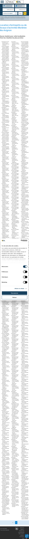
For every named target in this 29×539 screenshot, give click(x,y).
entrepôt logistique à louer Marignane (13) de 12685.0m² (25, 110)
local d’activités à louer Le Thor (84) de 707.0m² (5, 133)
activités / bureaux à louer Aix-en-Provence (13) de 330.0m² (25, 213)
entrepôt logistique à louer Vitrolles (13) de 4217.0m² (15, 481)
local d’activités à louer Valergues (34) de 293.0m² (25, 468)
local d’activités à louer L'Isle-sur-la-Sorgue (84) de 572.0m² (6, 344)
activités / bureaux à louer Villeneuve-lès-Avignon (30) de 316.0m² (5, 197)
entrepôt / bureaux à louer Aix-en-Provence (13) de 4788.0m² (25, 50)
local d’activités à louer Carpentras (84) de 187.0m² (5, 432)
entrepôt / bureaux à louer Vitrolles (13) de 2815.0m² (15, 497)
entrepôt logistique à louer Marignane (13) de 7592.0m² (25, 81)
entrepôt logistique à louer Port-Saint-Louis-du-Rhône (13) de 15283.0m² (15, 431)
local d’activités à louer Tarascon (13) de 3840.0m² (6, 483)
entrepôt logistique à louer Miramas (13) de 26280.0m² (15, 160)
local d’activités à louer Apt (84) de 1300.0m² (15, 191)
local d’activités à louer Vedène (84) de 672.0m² (5, 50)
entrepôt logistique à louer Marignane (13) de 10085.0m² (25, 104)
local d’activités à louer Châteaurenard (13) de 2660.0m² (6, 105)
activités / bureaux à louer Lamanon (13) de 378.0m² (6, 508)
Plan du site (21, 533)
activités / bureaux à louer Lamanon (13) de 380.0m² (15, 48)
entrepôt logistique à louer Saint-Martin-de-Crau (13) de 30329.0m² (15, 115)
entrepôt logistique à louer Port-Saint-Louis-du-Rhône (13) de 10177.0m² (15, 442)
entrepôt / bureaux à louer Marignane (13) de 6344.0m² (25, 90)
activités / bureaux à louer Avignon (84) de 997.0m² (5, 85)
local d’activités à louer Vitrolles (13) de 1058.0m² (15, 501)
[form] (24, 13)
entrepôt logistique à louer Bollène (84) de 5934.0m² (15, 212)
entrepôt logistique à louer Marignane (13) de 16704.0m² (25, 72)
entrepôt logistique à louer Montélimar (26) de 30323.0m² (25, 449)
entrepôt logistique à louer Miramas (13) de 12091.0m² (15, 154)
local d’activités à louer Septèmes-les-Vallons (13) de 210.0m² (25, 316)
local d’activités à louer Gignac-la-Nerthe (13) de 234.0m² (25, 192)
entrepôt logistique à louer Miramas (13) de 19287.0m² (15, 143)
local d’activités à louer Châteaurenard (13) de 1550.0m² (6, 124)
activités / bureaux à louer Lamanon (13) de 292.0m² (15, 66)
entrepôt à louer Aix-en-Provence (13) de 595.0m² (25, 58)
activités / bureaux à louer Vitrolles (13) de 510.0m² (15, 505)
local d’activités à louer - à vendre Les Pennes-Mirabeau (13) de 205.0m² (25, 224)
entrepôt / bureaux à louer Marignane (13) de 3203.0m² (25, 99)
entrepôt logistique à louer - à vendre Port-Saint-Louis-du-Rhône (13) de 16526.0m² (15, 411)
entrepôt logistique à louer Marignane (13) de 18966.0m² (25, 158)
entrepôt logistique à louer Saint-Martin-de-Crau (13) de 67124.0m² (15, 121)
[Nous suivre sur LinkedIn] (16, 529)
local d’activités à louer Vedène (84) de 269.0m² (5, 47)
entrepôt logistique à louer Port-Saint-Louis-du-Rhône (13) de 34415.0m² (15, 387)
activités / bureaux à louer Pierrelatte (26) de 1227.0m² (15, 312)
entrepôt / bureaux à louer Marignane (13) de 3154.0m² (25, 128)
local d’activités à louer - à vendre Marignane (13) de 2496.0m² (25, 124)
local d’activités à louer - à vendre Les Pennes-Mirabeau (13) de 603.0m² (25, 218)
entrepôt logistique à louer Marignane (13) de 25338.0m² (25, 152)
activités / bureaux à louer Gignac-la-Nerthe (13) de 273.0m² (25, 200)
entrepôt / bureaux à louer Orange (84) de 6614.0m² (5, 487)
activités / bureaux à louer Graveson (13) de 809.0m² (6, 357)
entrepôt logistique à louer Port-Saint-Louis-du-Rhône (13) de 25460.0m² (15, 400)
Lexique (22, 535)
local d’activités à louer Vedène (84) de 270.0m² (5, 54)
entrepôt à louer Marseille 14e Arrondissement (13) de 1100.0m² (25, 514)
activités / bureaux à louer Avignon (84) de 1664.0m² (5, 64)
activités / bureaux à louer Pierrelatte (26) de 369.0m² (15, 304)
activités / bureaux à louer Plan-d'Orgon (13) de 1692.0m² (6, 412)
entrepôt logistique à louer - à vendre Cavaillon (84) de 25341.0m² (5, 401)
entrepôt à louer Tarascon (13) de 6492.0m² (5, 479)
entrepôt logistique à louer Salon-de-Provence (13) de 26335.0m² (15, 133)
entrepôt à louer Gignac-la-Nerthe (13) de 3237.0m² (25, 196)
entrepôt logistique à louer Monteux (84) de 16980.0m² (5, 396)
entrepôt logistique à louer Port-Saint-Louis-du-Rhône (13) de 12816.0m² (15, 417)
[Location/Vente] (8, 5)
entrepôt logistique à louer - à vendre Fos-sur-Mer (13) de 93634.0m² (15, 459)
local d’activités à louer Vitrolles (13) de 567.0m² (15, 493)
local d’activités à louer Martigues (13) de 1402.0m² (25, 67)
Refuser (14, 297)
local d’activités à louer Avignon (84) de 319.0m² (5, 68)
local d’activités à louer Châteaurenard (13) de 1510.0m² (6, 119)
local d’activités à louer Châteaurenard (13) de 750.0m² (5, 115)
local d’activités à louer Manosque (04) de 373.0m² (25, 369)
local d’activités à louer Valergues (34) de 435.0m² (25, 463)
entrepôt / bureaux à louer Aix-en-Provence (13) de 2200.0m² (25, 54)
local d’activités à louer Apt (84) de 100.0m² (15, 164)
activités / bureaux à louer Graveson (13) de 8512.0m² (6, 391)
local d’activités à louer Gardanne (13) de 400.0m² (25, 365)
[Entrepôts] (20, 5)
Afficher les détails (19, 288)
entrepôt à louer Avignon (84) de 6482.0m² (5, 60)
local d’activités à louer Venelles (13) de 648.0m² (25, 43)
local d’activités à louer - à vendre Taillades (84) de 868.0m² (6, 459)
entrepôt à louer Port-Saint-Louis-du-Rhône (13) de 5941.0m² (15, 436)
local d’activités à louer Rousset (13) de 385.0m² (25, 491)
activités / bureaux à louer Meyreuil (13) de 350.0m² (25, 302)
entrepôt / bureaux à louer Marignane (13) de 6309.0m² (25, 137)
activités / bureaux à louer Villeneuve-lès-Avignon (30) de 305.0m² (5, 214)
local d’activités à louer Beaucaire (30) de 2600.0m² (6, 500)
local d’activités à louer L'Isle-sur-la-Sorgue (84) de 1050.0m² (6, 330)
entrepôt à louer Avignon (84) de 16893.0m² (5, 81)
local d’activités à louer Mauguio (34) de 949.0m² (25, 517)
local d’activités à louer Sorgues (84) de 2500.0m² (6, 148)
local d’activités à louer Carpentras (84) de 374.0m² (5, 445)
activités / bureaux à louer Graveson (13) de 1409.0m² (6, 353)
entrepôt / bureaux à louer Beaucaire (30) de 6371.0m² (5, 496)
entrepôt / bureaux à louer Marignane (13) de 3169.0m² (25, 163)
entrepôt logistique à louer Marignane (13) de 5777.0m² (25, 95)
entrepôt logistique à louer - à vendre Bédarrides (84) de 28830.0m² (5, 325)
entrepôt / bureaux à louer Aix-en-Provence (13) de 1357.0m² (25, 62)
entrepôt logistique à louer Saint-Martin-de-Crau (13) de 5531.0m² (15, 109)
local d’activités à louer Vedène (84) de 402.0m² (5, 57)
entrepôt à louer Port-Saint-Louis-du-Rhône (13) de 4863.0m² (15, 405)
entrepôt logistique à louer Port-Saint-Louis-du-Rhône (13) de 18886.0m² (15, 424)
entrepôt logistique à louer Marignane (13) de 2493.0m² (25, 86)
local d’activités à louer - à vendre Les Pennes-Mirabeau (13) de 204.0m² (25, 235)
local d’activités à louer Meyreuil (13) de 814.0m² (25, 306)
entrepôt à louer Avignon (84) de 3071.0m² (5, 92)
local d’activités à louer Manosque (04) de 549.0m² (25, 432)
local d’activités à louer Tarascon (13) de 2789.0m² (6, 476)
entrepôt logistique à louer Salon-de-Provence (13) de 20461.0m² (15, 128)
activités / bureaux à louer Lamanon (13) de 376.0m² (15, 52)
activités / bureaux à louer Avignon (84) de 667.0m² (5, 72)
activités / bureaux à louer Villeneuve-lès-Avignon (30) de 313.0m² (5, 219)
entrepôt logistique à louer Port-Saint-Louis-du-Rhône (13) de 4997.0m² (15, 394)
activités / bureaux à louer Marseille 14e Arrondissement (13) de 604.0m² (25, 509)
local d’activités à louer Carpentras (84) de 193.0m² (5, 436)
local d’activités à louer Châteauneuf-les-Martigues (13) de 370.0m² (25, 187)
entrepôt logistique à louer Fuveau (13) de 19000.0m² (25, 482)
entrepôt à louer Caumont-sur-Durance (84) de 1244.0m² (5, 43)
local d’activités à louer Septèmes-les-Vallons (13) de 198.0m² (25, 356)
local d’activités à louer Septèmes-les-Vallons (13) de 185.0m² (25, 311)
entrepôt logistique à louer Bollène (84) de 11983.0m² (14, 226)
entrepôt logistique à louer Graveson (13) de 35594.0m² (5, 376)
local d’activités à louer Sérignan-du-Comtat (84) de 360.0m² (5, 504)
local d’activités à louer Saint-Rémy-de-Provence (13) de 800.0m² (5, 421)
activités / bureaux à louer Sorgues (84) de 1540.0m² (5, 144)
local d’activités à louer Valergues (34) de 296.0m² (25, 454)
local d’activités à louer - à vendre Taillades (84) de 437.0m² (6, 468)
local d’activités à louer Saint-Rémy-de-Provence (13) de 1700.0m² (5, 427)
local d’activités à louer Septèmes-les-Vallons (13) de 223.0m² (25, 361)
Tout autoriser (14, 293)
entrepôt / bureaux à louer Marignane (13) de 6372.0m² (25, 119)
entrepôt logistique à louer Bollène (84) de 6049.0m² (15, 216)
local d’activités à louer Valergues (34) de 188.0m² (25, 459)
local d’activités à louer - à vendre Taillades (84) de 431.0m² (6, 454)
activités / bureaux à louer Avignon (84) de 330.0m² (5, 77)
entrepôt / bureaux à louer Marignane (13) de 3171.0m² (25, 133)
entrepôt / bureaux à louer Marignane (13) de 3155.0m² (25, 77)
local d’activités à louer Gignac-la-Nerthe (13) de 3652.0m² (25, 204)
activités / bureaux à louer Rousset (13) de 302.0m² (25, 495)
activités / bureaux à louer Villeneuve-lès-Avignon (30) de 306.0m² (5, 320)
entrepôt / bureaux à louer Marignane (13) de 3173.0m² (25, 142)
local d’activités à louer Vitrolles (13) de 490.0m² (15, 477)
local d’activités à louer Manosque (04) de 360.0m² (25, 405)
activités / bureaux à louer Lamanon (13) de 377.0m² (15, 92)
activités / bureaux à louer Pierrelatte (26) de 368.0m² (15, 308)
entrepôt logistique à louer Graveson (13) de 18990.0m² (5, 386)
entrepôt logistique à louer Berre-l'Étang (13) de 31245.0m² (15, 465)
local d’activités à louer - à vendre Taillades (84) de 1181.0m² (6, 472)
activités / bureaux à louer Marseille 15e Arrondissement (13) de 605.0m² (25, 477)
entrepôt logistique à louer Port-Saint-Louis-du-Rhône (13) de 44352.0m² (15, 381)
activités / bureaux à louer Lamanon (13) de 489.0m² (15, 43)
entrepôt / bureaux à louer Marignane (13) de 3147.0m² (25, 173)
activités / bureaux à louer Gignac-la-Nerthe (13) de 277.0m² (25, 209)
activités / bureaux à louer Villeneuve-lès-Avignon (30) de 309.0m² (5, 152)
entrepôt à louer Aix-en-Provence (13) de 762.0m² (25, 46)
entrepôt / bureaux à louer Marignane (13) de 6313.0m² (25, 177)
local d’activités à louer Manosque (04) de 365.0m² (25, 374)
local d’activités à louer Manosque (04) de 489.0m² (25, 396)
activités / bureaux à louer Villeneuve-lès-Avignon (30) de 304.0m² (5, 236)
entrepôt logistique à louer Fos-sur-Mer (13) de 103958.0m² (15, 448)
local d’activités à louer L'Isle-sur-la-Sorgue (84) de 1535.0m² (6, 339)
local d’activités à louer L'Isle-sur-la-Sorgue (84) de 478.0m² (6, 335)
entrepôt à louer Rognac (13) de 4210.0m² (15, 469)
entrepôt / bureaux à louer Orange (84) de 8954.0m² (5, 491)
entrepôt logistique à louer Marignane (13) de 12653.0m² (25, 168)
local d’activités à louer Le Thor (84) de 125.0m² (5, 140)
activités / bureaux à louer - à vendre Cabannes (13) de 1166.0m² (5, 129)
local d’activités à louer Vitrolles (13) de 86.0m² (15, 485)
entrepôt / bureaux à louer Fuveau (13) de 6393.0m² (25, 487)
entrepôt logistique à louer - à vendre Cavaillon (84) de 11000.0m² (5, 407)
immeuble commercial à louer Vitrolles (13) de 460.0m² (15, 473)
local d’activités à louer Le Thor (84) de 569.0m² (5, 136)
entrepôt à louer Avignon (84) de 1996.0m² (5, 88)
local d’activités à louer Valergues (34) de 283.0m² (25, 472)
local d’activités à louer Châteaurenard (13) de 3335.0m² (6, 100)
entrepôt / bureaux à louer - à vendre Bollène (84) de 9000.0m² (15, 221)
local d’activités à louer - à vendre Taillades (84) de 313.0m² (6, 463)
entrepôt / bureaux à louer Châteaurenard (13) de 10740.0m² (5, 110)
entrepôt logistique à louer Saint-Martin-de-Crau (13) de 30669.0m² (15, 102)
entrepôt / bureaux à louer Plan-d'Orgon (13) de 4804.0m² (6, 416)
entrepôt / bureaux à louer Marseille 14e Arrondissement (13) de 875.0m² (25, 503)
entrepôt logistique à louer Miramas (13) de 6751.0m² (15, 138)
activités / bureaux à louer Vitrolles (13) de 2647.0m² (15, 489)
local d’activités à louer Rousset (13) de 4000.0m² (25, 498)
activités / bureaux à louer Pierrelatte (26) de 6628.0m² (15, 353)
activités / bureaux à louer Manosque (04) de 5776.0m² (25, 419)
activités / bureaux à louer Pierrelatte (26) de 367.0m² (15, 326)
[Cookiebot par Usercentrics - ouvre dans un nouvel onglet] (20, 241)
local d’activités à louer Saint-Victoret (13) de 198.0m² (25, 182)
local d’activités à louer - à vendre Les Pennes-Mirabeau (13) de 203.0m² (25, 229)
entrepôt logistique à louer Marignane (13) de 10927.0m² (25, 147)
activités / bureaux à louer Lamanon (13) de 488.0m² (6, 512)
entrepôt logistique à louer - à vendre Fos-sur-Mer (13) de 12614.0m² (15, 454)
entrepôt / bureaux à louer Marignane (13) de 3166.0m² (25, 115)
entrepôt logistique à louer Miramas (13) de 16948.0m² (15, 149)
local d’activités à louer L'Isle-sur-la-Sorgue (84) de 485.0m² (6, 348)
